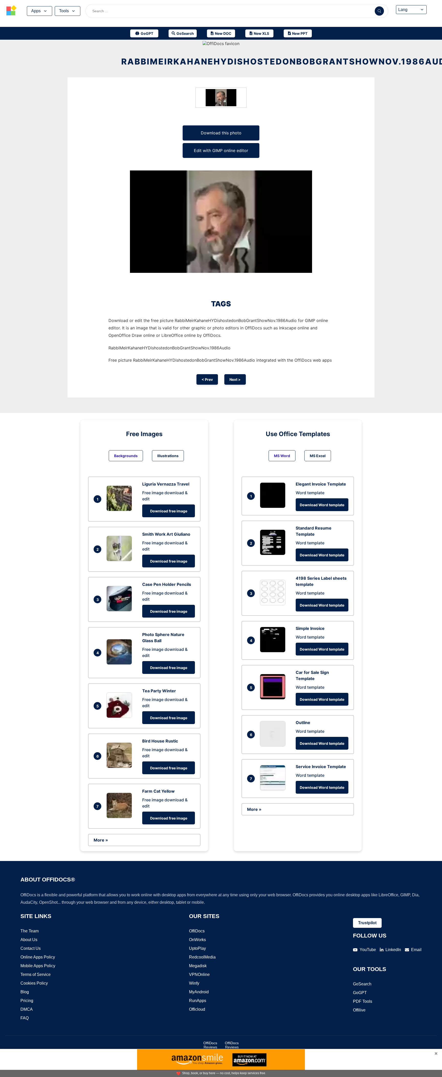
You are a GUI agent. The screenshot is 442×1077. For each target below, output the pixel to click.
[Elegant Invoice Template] (274, 506)
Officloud (197, 1009)
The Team (29, 931)
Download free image (168, 511)
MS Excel (318, 456)
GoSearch (362, 984)
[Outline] (274, 745)
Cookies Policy (34, 983)
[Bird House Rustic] (120, 766)
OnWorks (197, 940)
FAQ (24, 1018)
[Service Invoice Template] (274, 789)
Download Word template (322, 505)
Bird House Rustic (160, 741)
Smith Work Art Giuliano (166, 534)
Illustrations (168, 456)
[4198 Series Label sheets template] (274, 603)
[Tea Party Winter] (120, 716)
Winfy (194, 983)
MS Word (282, 456)
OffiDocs (197, 931)
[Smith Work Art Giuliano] (120, 559)
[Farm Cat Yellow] (120, 816)
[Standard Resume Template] (274, 553)
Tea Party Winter (159, 690)
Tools (64, 11)
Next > (235, 379)
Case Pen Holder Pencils (166, 584)
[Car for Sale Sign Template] (274, 698)
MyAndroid (199, 992)
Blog (24, 992)
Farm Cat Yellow (158, 791)
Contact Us (30, 948)
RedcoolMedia (202, 957)
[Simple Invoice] (274, 650)
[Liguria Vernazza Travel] (120, 509)
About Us (28, 940)
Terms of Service (35, 974)
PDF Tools (362, 1001)
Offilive (359, 1010)
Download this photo (221, 132)
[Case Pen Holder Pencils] (120, 609)
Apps (36, 11)
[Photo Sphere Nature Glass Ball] (120, 663)
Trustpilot (367, 923)
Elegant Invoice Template (321, 484)
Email (416, 949)
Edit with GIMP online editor (221, 150)
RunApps (197, 1000)
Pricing (26, 1000)
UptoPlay (197, 948)
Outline (303, 722)
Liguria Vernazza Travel (165, 484)
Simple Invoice (310, 628)
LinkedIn (393, 949)
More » (101, 840)
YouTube (368, 949)
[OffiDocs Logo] (11, 11)
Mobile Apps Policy (37, 966)
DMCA (26, 1009)
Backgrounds (126, 456)
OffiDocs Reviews (210, 1045)
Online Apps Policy (37, 957)
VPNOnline (199, 974)
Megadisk (198, 966)
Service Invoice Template (321, 766)
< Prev (207, 379)
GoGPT (360, 992)
